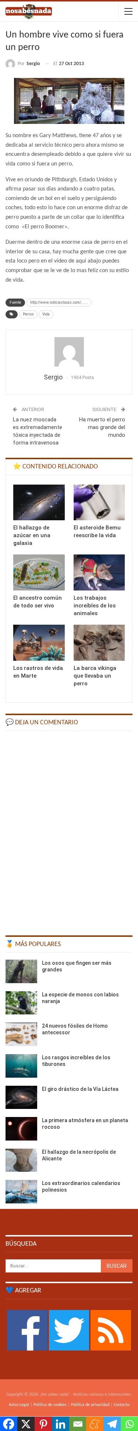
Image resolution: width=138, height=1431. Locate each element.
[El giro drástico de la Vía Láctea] (21, 1097)
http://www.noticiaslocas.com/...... (59, 302)
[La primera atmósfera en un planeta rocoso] (21, 1129)
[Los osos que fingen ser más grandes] (21, 971)
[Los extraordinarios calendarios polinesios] (21, 1191)
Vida (46, 314)
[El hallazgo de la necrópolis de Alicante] (21, 1160)
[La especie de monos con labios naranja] (21, 1003)
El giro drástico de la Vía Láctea (80, 1089)
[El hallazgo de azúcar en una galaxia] (39, 503)
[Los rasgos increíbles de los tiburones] (21, 1066)
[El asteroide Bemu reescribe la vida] (99, 503)
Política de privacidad (90, 1405)
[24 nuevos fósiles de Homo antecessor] (21, 1034)
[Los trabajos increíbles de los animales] (99, 572)
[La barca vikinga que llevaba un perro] (99, 643)
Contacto (122, 1405)
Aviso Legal (19, 1405)
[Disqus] (69, 830)
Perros (28, 314)
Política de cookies (50, 1405)
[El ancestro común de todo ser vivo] (39, 572)
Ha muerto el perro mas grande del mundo (102, 427)
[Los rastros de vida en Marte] (39, 643)
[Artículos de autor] (69, 352)
